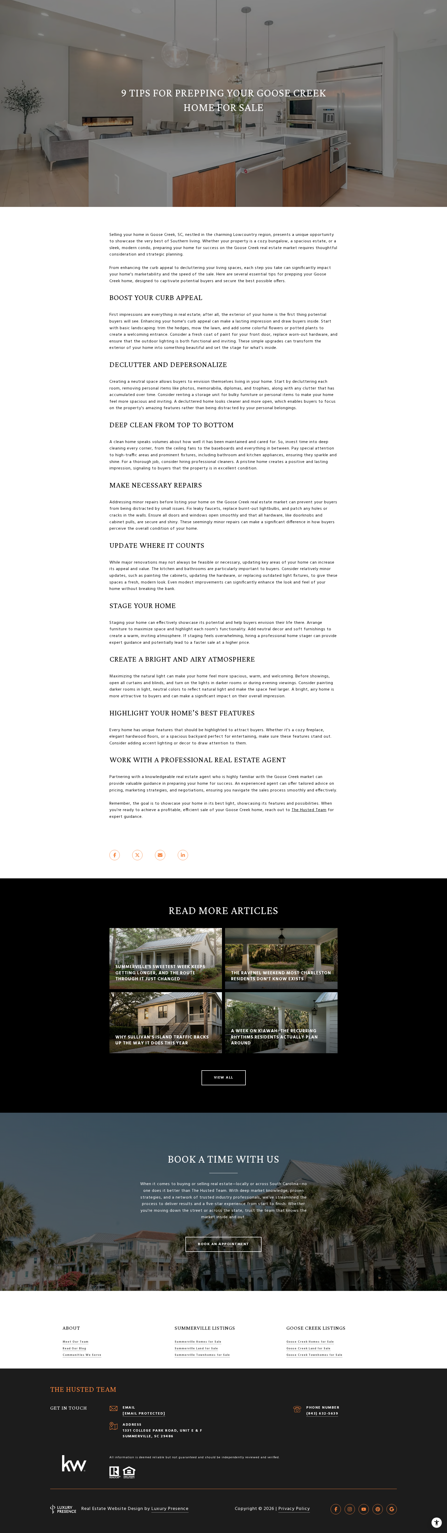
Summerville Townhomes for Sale (202, 1355)
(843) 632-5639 (322, 1414)
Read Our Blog (74, 1348)
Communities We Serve (82, 1355)
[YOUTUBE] (364, 1509)
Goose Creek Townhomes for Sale (314, 1355)
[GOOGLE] (391, 1509)
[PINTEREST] (378, 1509)
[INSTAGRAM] (350, 1509)
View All (223, 1078)
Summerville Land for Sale (196, 1348)
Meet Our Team (75, 1342)
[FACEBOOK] (336, 1509)
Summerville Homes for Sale (198, 1342)
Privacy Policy (294, 1509)
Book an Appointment (223, 1244)
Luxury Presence (170, 1509)
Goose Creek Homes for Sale (310, 1342)
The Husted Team (309, 810)
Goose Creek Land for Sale (308, 1348)
